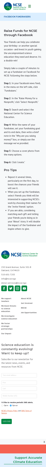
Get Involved (26, 303)
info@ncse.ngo (8, 279)
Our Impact (6, 333)
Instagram (17, 288)
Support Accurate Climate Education (27, 460)
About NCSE (26, 298)
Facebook (4, 288)
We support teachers (6, 299)
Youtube (24, 288)
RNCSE (23, 308)
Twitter (11, 288)
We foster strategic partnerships (7, 326)
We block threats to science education (8, 308)
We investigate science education (9, 317)
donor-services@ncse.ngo (13, 283)
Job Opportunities (29, 312)
